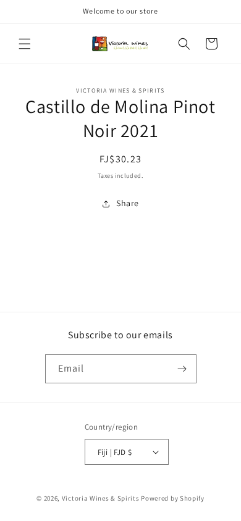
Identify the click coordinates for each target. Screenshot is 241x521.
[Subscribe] (182, 368)
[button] (24, 43)
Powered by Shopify (173, 498)
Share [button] (127, 203)
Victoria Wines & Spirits (101, 498)
